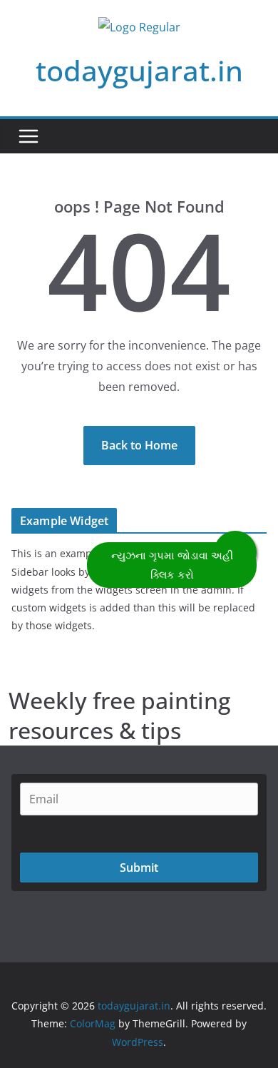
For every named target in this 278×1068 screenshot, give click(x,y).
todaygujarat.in (139, 70)
